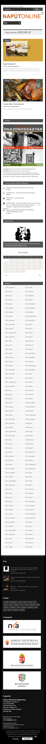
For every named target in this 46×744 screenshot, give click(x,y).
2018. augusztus (30, 419)
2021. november (10, 522)
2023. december (10, 419)
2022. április (8, 501)
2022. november (10, 472)
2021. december (10, 518)
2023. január (9, 464)
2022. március (9, 505)
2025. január (9, 365)
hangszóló (16, 604)
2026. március (9, 308)
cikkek (20, 602)
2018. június (28, 427)
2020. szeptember (30, 316)
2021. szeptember (10, 530)
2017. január (29, 497)
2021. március (29, 291)
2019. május (29, 382)
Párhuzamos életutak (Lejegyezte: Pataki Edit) (19, 188)
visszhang (15, 610)
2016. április (29, 534)
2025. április (8, 353)
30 (17, 271)
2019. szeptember (30, 365)
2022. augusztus (10, 485)
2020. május (29, 332)
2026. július (8, 291)
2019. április (29, 386)
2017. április (28, 485)
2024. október (9, 378)
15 (11, 265)
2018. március (29, 440)
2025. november (10, 324)
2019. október (29, 361)
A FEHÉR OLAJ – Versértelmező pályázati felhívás (20, 193)
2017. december (30, 452)
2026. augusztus (10, 287)
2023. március (9, 456)
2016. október (29, 509)
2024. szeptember (10, 382)
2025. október (9, 328)
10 (23, 263)
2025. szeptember (10, 332)
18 (28, 265)
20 (40, 265)
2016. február (29, 542)
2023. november (10, 423)
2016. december (30, 501)
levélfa (37, 604)
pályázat (24, 607)
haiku (10, 604)
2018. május (29, 431)
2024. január (9, 415)
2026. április (8, 304)
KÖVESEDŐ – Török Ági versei (15, 198)
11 (28, 263)
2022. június (8, 493)
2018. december (30, 402)
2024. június (8, 394)
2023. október (9, 427)
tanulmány (30, 607)
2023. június (8, 444)
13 (40, 263)
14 (6, 265)
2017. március (29, 489)
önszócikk (22, 610)
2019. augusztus (30, 370)
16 (17, 265)
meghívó (6, 607)
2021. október (9, 526)
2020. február (29, 345)
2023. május (8, 448)
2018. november (30, 407)
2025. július (8, 341)
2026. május (8, 300)
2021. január (29, 300)
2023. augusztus (10, 435)
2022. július (8, 489)
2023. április (8, 452)
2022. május (8, 497)
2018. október (29, 411)
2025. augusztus (10, 337)
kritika (26, 604)
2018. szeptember (30, 415)
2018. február (29, 444)
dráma (29, 602)
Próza (7, 40)
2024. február (9, 411)
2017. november (30, 456)
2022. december (10, 468)
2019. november (30, 357)
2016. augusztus (30, 518)
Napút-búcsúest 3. (9, 64)
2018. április (29, 435)
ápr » (40, 275)
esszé (34, 602)
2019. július (28, 374)
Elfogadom (27, 739)
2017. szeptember (30, 464)
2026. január (9, 316)
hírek (22, 604)
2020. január (29, 349)
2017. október (29, 460)
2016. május (29, 530)
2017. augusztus (30, 468)
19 (34, 265)
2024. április (8, 402)
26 (34, 268)
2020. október (29, 312)
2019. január (29, 398)
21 (6, 268)
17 (23, 265)
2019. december (30, 353)
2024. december (10, 370)
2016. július (28, 522)
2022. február (9, 509)
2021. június (8, 542)
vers (5, 610)
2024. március (9, 407)
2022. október (9, 477)
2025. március (9, 357)
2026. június (8, 295)
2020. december (30, 304)
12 (34, 263)
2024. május (8, 398)
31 (23, 271)
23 (17, 268)
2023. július (8, 440)
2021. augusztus (10, 534)
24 (23, 268)
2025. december (10, 320)
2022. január (9, 514)
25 (28, 268)
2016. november (30, 505)
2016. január (29, 547)
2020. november (30, 308)
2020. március (29, 341)
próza (18, 607)
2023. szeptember (10, 431)
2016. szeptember (30, 514)
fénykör (5, 604)
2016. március (29, 538)
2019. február (29, 394)
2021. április (29, 287)
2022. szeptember (10, 481)
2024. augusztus (10, 386)
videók (9, 610)
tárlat (36, 607)
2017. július (28, 472)
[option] (24, 236)
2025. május (8, 349)
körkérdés (32, 604)
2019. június (28, 378)
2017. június (28, 477)
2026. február (9, 312)
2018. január (29, 448)
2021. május (8, 547)
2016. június (28, 526)
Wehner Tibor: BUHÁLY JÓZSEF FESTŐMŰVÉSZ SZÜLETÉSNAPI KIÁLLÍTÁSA (20, 211)
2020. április (29, 337)
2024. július (8, 390)
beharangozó (13, 602)
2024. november (10, 374)
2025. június (8, 345)
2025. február (9, 361)
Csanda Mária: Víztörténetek (13, 104)
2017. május (28, 481)
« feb (5, 275)
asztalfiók (6, 602)
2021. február (29, 295)
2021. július (8, 538)
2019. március (29, 390)
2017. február (29, 493)
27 (40, 268)
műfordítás (12, 607)
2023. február (9, 460)
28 (6, 271)
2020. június (28, 328)
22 (11, 268)
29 (11, 271)
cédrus (25, 602)
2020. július (28, 324)
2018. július (28, 423)
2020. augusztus (30, 320)
